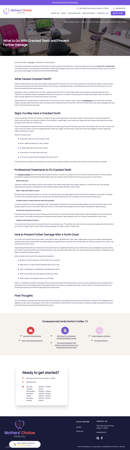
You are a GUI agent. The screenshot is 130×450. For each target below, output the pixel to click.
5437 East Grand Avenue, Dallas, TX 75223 (93, 8)
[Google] (98, 438)
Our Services (74, 13)
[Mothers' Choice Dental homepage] (17, 14)
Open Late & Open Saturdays (32, 341)
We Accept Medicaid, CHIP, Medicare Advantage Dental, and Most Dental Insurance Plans (66, 345)
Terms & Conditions (84, 446)
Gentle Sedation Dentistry (101, 336)
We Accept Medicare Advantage (65, 3)
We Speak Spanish (101, 341)
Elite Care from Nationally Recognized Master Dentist (66, 337)
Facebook (79, 431)
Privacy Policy (95, 446)
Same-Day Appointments (32, 336)
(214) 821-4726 (120, 8)
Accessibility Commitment (110, 446)
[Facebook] (102, 438)
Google (78, 427)
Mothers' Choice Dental (71, 22)
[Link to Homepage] (20, 429)
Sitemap (122, 446)
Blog (64, 13)
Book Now (118, 13)
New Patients (89, 13)
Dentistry (83, 22)
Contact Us (102, 13)
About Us (55, 13)
